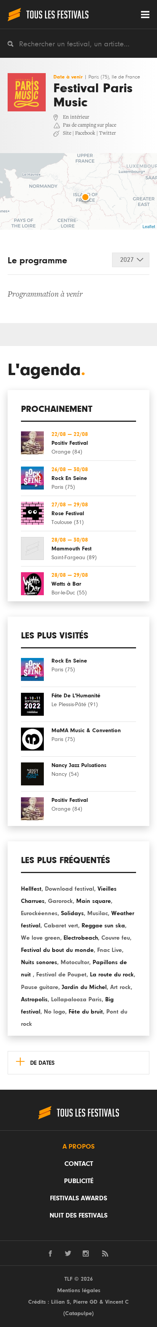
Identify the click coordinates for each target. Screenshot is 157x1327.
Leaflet (149, 226)
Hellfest (31, 889)
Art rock (120, 987)
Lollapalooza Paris (76, 999)
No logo (54, 1012)
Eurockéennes (39, 913)
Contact (78, 1164)
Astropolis (34, 999)
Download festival (69, 889)
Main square (93, 901)
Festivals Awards (78, 1198)
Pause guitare (39, 987)
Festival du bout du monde (57, 950)
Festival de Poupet (61, 974)
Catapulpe (78, 1313)
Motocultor (75, 962)
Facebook (85, 133)
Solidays (72, 913)
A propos (78, 1146)
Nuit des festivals (78, 1215)
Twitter (107, 133)
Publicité (78, 1181)
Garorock (60, 901)
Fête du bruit (86, 1012)
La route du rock (112, 974)
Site (67, 133)
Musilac (97, 913)
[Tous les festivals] (48, 14)
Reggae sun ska (103, 925)
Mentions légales (78, 1290)
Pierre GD (85, 1302)
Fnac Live (109, 950)
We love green (40, 938)
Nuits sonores (39, 962)
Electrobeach (81, 938)
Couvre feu (115, 938)
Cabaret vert (61, 925)
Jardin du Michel (84, 987)
